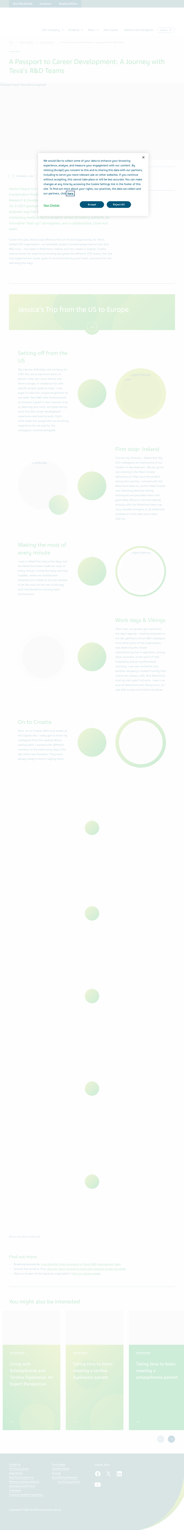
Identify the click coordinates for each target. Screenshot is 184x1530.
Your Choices (51, 205)
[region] (93, 184)
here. (70, 193)
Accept (92, 204)
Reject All (119, 204)
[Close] (143, 157)
